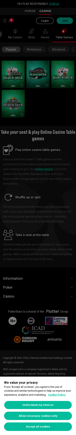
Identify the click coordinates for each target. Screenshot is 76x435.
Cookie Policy (57, 394)
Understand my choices (38, 404)
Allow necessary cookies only (38, 415)
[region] (38, 406)
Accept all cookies (38, 426)
